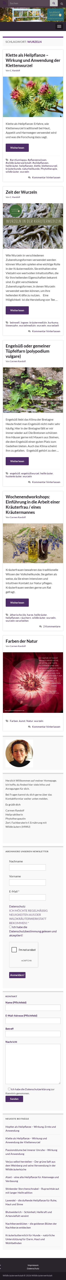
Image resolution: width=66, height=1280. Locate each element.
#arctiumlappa (18, 159)
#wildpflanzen (40, 162)
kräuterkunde (13, 168)
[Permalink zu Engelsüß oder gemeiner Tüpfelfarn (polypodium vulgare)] (33, 389)
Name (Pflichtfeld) (16, 1002)
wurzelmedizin (27, 325)
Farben (14, 720)
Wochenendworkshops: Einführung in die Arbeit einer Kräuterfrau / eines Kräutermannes (33, 504)
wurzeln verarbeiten (17, 620)
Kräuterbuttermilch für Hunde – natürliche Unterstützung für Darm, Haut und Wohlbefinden (30, 1239)
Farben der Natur (22, 641)
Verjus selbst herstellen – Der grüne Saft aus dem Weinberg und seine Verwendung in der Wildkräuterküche (31, 1165)
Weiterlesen (17, 147)
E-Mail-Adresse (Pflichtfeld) (21, 1015)
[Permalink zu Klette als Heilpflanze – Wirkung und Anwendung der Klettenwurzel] (33, 96)
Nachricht (11, 1041)
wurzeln (24, 171)
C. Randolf (15, 70)
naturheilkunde (31, 168)
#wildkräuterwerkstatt (18, 162)
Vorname (15, 876)
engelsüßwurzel (30, 473)
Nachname (16, 861)
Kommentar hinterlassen (46, 177)
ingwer (24, 322)
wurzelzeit (53, 325)
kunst (22, 720)
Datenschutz (17, 906)
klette (37, 165)
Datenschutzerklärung (37, 1089)
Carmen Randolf (18, 361)
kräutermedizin (38, 322)
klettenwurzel (49, 165)
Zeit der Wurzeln (21, 192)
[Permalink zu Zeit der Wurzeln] (33, 225)
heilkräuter (12, 165)
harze (30, 614)
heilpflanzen (26, 165)
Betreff (10, 1028)
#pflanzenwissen (37, 159)
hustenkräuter (14, 476)
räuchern (26, 617)
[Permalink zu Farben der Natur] (33, 682)
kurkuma (53, 322)
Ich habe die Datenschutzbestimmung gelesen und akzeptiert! (33, 931)
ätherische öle (18, 614)
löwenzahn (12, 325)
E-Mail (14, 891)
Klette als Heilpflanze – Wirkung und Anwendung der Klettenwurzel (33, 60)
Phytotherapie (49, 168)
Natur (29, 720)
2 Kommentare (51, 626)
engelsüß (15, 473)
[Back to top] (57, 1271)
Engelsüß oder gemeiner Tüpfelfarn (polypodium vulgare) (28, 351)
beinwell (15, 322)
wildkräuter (12, 171)
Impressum (33, 1265)
